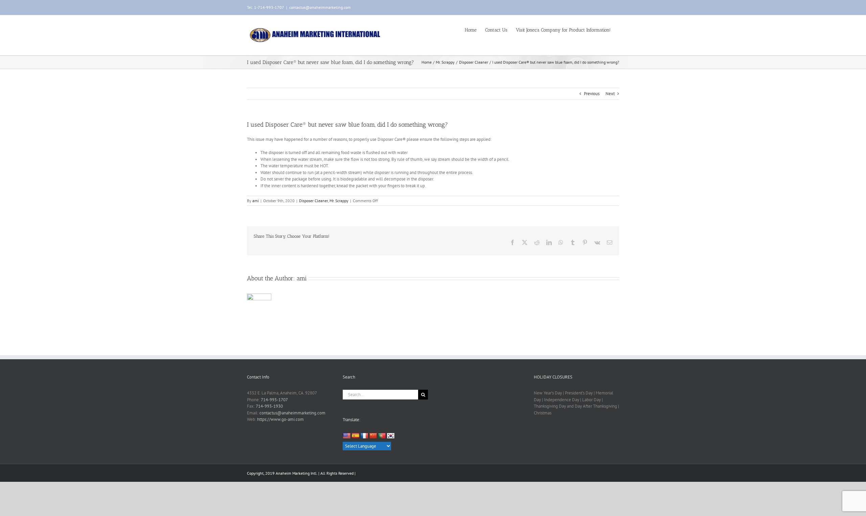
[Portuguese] (382, 436)
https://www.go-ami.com (280, 419)
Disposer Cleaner (313, 200)
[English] (347, 436)
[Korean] (391, 436)
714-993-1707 (274, 400)
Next (610, 93)
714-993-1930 (269, 406)
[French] (364, 436)
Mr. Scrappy (338, 200)
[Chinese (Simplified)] (373, 436)
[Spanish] (355, 436)
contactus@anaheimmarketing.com (320, 7)
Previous (591, 93)
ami (255, 200)
